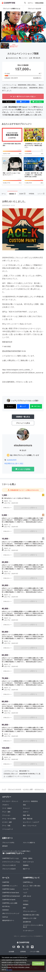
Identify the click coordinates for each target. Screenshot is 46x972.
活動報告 (12, 194)
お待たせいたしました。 (14, 201)
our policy (9, 970)
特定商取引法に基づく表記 (13, 463)
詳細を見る (6, 507)
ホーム (4, 193)
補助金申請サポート (8, 920)
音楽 (24, 805)
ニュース (25, 889)
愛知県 (37, 58)
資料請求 (5, 846)
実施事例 (25, 865)
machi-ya (5, 917)
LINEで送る (38, 102)
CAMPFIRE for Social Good (10, 892)
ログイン (30, 3)
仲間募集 (31, 193)
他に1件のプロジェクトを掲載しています (24, 455)
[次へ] (43, 27)
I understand (38, 963)
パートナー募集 (34, 951)
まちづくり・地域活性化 (30, 801)
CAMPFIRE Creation (8, 889)
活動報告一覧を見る (23, 416)
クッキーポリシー (28, 930)
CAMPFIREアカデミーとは (10, 858)
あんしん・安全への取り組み (31, 886)
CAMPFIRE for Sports (8, 899)
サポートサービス (28, 862)
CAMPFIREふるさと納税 (9, 903)
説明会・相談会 (27, 858)
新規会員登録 (39, 3)
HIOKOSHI (5, 910)
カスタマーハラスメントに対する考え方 (33, 926)
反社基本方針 (27, 922)
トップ (4, 789)
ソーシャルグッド (7, 829)
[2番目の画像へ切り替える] (14, 46)
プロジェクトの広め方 (9, 869)
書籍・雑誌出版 (27, 818)
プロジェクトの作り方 (9, 865)
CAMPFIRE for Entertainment (11, 896)
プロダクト (5, 805)
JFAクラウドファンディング (10, 913)
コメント (40, 193)
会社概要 (11, 951)
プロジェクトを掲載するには (11, 8)
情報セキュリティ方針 (29, 918)
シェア (24, 102)
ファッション (6, 815)
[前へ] (2, 27)
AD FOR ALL (6, 906)
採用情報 (23, 951)
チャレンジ (26, 808)
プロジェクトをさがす (14, 789)
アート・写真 (6, 825)
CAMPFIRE (5, 882)
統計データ (26, 869)
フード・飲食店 (7, 808)
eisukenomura (13, 58)
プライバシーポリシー (29, 911)
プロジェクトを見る (23, 423)
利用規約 (25, 904)
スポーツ (25, 812)
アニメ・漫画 (6, 812)
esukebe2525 (11, 460)
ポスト (10, 102)
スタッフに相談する (29, 842)
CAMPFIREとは (28, 882)
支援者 (22, 193)
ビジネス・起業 (26, 58)
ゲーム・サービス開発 (9, 818)
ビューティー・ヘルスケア (31, 822)
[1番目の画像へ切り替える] (4, 46)
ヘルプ (25, 892)
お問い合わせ (27, 896)
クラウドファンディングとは (11, 862)
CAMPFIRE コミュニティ (10, 886)
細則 (24, 908)
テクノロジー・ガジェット (10, 801)
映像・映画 (26, 815)
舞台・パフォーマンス (29, 825)
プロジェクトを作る (8, 842)
